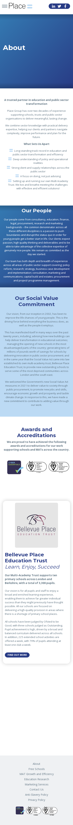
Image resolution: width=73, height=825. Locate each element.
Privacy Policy (36, 800)
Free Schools (36, 769)
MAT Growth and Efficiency (36, 774)
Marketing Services (36, 784)
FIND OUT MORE (17, 655)
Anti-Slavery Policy (36, 794)
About (36, 764)
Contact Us (37, 789)
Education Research (36, 779)
